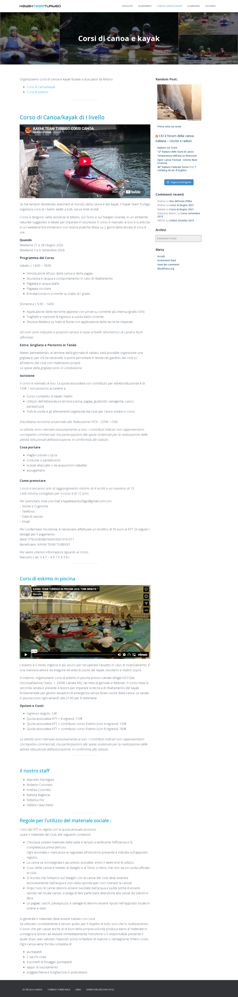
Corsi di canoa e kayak (169, 6)
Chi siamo (210, 6)
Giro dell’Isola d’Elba (180, 201)
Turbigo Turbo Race (58, 989)
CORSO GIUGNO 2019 (181, 220)
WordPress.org (165, 268)
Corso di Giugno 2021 (181, 205)
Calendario (193, 6)
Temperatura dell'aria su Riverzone (177, 155)
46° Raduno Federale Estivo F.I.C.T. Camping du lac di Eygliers (177, 168)
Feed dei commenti (168, 264)
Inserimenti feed (166, 260)
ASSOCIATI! (127, 6)
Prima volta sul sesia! (169, 126)
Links (78, 989)
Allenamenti (145, 6)
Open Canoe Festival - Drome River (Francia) (177, 161)
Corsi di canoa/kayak (41, 87)
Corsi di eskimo (37, 92)
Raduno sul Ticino (167, 147)
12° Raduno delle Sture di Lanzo (175, 151)
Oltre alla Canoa (32, 989)
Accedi (161, 256)
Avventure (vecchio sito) (100, 989)
